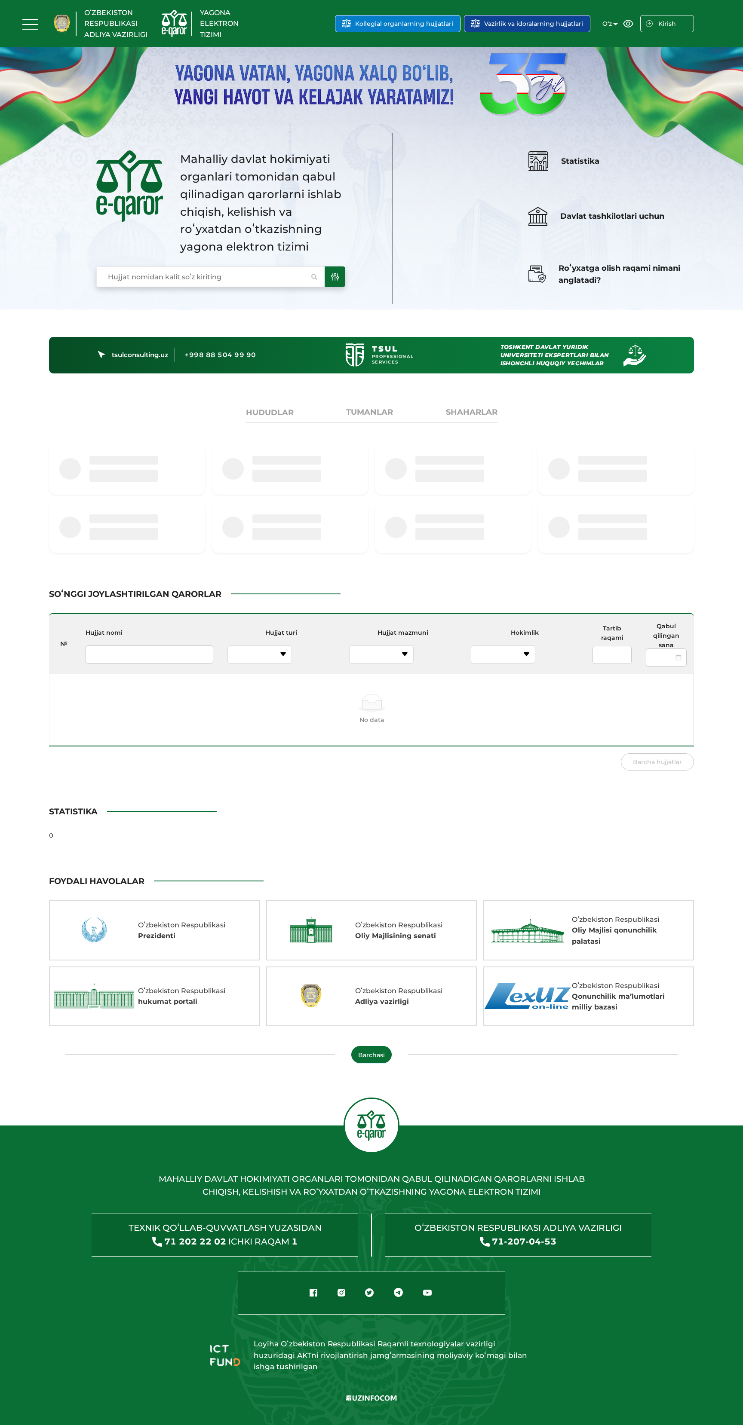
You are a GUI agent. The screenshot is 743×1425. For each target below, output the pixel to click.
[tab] (270, 413)
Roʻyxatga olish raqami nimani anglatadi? (619, 274)
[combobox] (255, 654)
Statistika (580, 161)
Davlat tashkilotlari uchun (612, 216)
